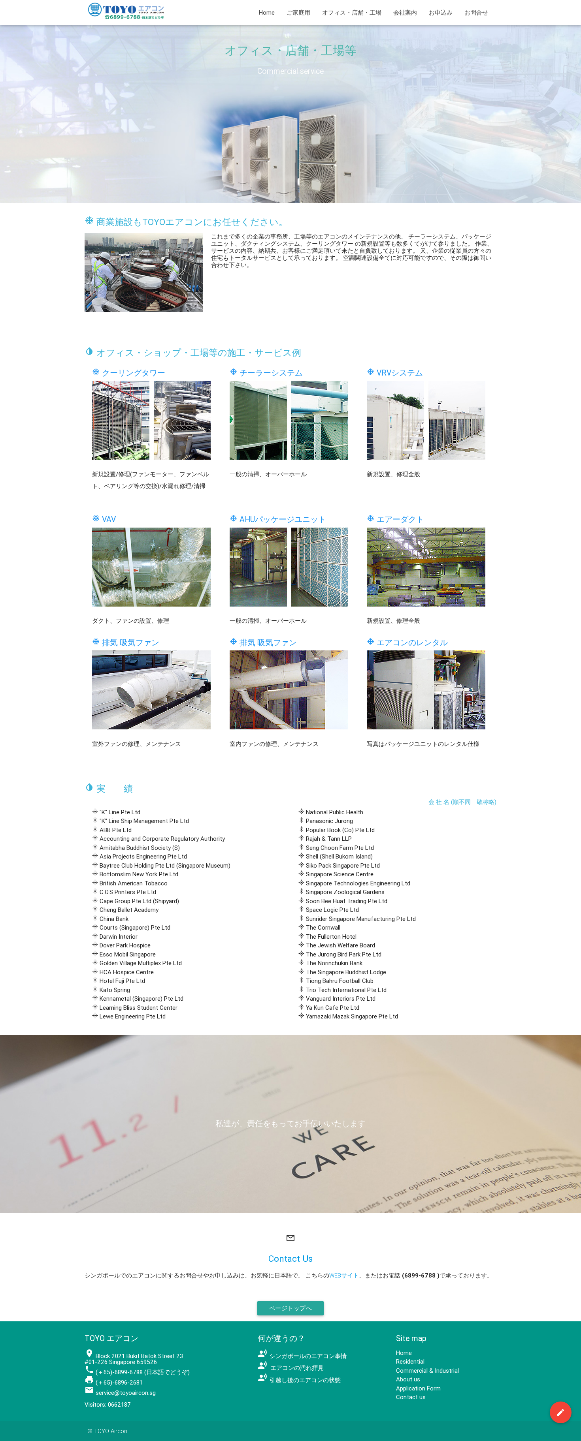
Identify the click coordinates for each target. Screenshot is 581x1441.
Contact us (411, 1397)
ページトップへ (290, 1308)
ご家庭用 (298, 12)
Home (267, 12)
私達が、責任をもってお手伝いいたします (290, 1123)
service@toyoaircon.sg (126, 1392)
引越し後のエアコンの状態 (299, 1380)
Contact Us (290, 1258)
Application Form (418, 1388)
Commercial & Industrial (427, 1370)
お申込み (441, 12)
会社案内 (405, 12)
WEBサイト (344, 1275)
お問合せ (476, 12)
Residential (410, 1361)
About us (408, 1379)
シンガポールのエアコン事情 (302, 1356)
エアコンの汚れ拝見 (291, 1367)
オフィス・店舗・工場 (351, 12)
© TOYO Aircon (107, 1431)
